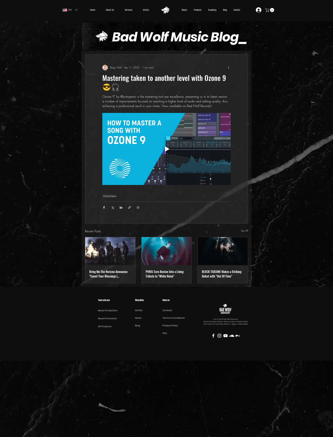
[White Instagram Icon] (219, 335)
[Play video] (166, 149)
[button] (270, 10)
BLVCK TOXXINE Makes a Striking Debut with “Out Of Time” (221, 273)
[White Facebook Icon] (213, 335)
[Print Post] (138, 207)
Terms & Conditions (174, 318)
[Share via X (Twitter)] (112, 207)
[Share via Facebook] (104, 207)
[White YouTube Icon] (225, 335)
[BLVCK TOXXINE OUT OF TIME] (223, 251)
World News (109, 195)
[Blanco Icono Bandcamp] (237, 335)
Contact (167, 310)
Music (138, 318)
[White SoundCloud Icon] (231, 335)
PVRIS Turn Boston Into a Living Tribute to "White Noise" (164, 273)
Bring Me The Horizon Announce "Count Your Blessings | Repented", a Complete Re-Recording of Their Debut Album (108, 273)
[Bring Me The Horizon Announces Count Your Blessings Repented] (110, 251)
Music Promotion (107, 318)
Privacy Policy (170, 325)
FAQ (165, 333)
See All (244, 230)
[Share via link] (129, 207)
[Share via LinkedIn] (121, 207)
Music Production (108, 310)
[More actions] (229, 67)
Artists (139, 310)
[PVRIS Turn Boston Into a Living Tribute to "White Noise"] (167, 251)
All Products (105, 326)
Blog (137, 325)
